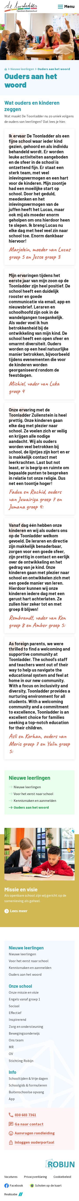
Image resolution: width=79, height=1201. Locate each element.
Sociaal (14, 1006)
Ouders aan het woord (54, 69)
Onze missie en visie (24, 992)
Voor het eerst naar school (28, 961)
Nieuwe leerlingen (22, 954)
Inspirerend (17, 1019)
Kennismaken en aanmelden (30, 967)
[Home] (20, 6)
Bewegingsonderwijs (24, 1033)
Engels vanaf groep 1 (24, 999)
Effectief (15, 1013)
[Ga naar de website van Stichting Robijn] (60, 1164)
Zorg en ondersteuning (26, 1026)
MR (11, 1047)
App (12, 1099)
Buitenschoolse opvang (26, 1092)
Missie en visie (21, 889)
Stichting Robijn (21, 1060)
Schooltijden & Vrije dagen (28, 1078)
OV (11, 1053)
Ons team (16, 1040)
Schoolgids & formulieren (28, 1085)
